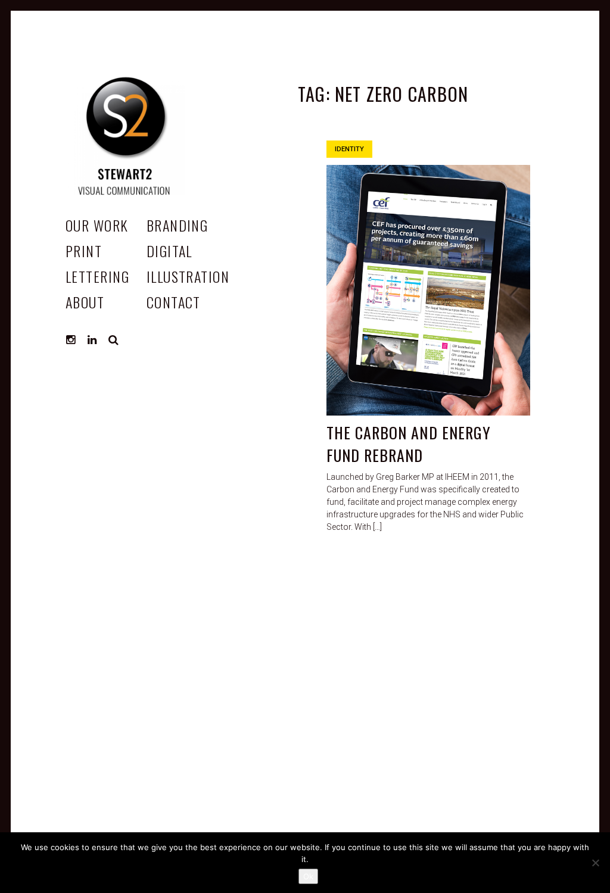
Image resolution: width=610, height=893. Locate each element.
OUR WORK (97, 225)
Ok (308, 876)
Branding (177, 225)
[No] (595, 863)
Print (84, 250)
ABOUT (85, 302)
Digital (169, 250)
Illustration (188, 276)
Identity (349, 149)
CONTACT (174, 302)
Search (113, 340)
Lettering (97, 276)
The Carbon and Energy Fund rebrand (408, 444)
